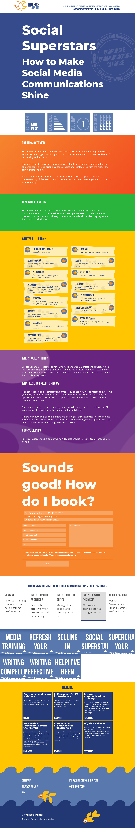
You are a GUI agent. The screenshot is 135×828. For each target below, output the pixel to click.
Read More (58, 717)
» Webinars (108, 6)
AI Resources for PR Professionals (66, 695)
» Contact (116, 6)
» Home (66, 6)
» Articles (100, 6)
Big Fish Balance (94, 723)
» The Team (91, 6)
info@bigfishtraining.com (44, 516)
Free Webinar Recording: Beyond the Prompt (35, 725)
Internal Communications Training (94, 696)
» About (72, 6)
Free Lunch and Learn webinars (37, 695)
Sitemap (26, 780)
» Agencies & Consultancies (83, 9)
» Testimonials (81, 6)
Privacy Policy (30, 786)
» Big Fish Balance (113, 9)
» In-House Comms (100, 9)
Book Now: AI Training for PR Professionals (63, 725)
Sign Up (26, 717)
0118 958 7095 (77, 786)
